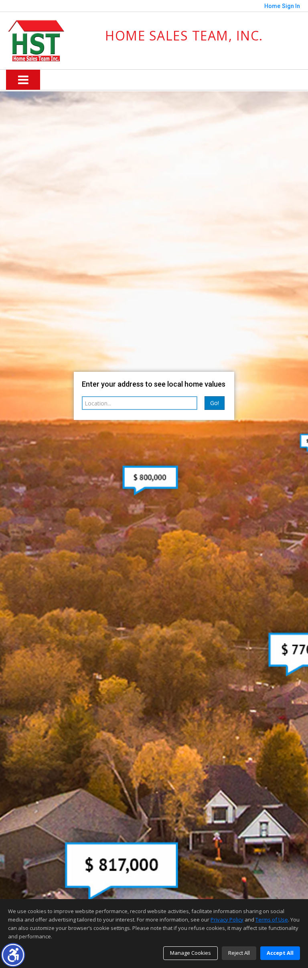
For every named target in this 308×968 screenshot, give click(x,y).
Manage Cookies (190, 952)
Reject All (239, 952)
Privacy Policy (227, 919)
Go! (214, 403)
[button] (13, 955)
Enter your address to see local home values (153, 384)
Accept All (280, 952)
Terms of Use (271, 919)
